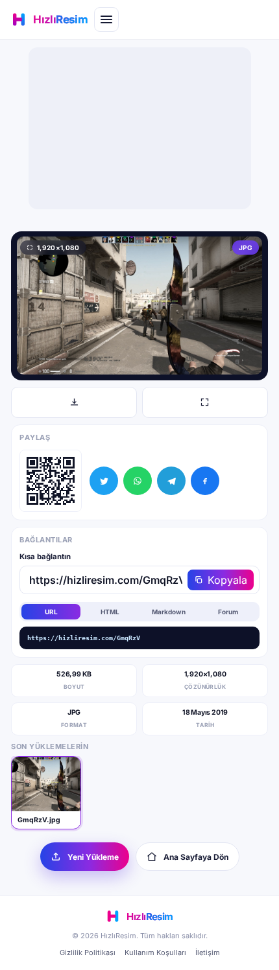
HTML (110, 612)
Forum (228, 612)
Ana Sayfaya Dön (196, 857)
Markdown (169, 612)
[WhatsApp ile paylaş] (137, 481)
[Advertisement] (139, 128)
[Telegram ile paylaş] (171, 481)
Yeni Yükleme (93, 857)
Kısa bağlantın (45, 556)
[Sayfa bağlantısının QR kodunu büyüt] (50, 481)
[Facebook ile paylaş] (205, 481)
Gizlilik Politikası (87, 952)
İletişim (207, 952)
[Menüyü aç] (106, 19)
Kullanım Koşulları (155, 952)
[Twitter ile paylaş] (104, 481)
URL (51, 612)
